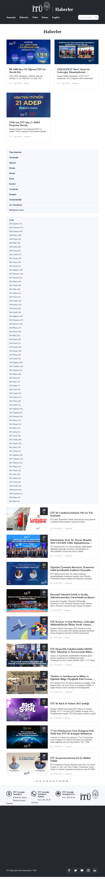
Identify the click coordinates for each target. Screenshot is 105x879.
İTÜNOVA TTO (16, 210)
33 (44, 781)
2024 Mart (14, 335)
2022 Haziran (15, 416)
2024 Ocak (14, 343)
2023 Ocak (14, 389)
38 (60, 781)
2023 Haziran (15, 370)
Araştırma (13, 189)
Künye (45, 17)
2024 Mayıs (15, 328)
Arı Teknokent (15, 205)
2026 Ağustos (15, 224)
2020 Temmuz (15, 494)
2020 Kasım (15, 490)
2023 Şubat (14, 386)
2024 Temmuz (16, 320)
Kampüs (12, 194)
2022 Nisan (15, 424)
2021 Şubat (15, 478)
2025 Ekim (15, 262)
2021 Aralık (15, 440)
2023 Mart (14, 382)
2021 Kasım (15, 443)
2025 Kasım (15, 258)
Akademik (13, 157)
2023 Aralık (15, 347)
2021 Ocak (14, 482)
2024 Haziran (15, 324)
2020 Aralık (15, 486)
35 (50, 781)
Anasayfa (11, 17)
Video (35, 17)
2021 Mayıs (15, 467)
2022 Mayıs (15, 420)
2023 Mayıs (15, 374)
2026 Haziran (15, 231)
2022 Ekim (15, 401)
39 (63, 781)
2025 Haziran (15, 278)
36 (53, 781)
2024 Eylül (15, 312)
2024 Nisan (15, 332)
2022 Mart (14, 428)
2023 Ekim (15, 355)
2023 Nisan (14, 378)
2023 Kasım (15, 351)
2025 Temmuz (16, 274)
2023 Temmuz (16, 366)
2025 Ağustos (15, 270)
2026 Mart (14, 243)
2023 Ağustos (15, 362)
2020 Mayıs (14, 497)
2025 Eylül (15, 266)
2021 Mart (14, 474)
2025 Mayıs (15, 282)
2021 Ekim (15, 447)
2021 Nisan (15, 470)
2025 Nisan (15, 285)
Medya (12, 173)
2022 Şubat (14, 432)
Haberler (23, 17)
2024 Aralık (15, 301)
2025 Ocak (14, 297)
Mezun (12, 168)
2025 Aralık (15, 255)
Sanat (11, 178)
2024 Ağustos (15, 316)
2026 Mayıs (15, 235)
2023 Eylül (15, 359)
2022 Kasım (15, 397)
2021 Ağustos (15, 455)
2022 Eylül (15, 405)
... (34, 781)
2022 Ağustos (15, 409)
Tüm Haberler (15, 152)
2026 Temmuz (16, 228)
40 (67, 781)
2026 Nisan (15, 239)
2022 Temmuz (15, 413)
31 (37, 781)
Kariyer (12, 184)
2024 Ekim (15, 308)
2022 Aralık (15, 393)
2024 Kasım (15, 305)
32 (40, 781)
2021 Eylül (15, 451)
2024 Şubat (15, 339)
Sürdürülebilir (15, 200)
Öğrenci (12, 163)
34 (47, 781)
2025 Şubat (15, 293)
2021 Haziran (15, 463)
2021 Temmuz (16, 459)
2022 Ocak (14, 436)
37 (57, 781)
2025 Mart (14, 289)
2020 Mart (14, 501)
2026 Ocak (14, 251)
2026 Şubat (15, 247)
